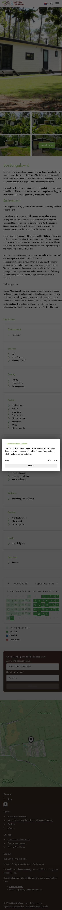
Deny (7, 460)
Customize (52, 460)
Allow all (31, 465)
